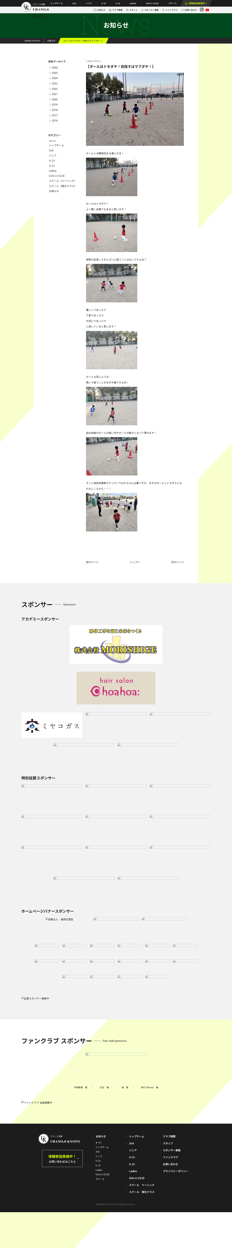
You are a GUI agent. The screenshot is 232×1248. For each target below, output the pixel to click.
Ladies (133, 3)
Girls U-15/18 (152, 3)
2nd (74, 3)
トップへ (135, 562)
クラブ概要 (117, 9)
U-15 (103, 3)
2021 (55, 94)
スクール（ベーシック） (63, 181)
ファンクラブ (171, 9)
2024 (55, 78)
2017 (55, 115)
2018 (55, 110)
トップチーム (56, 3)
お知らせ (101, 9)
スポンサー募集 (151, 9)
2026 (55, 67)
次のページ (177, 562)
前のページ (92, 562)
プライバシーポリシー (175, 1171)
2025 (55, 72)
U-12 (118, 3)
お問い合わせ (190, 9)
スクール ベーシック (141, 1185)
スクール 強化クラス (141, 1192)
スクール (173, 3)
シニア (89, 3)
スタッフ (133, 9)
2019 (55, 104)
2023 (55, 83)
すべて (52, 141)
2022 (55, 88)
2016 (55, 120)
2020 (55, 99)
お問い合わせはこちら (62, 1158)
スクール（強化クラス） (63, 186)
